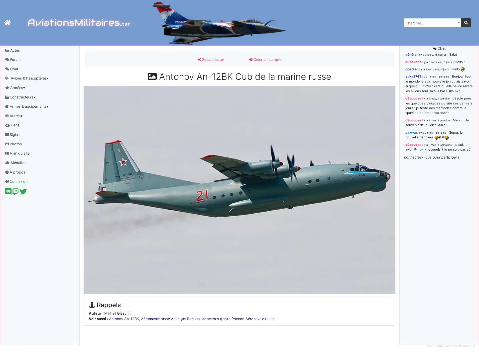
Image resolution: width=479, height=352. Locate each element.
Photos (15, 144)
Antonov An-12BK (124, 319)
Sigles (14, 134)
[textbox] (431, 23)
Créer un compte (266, 59)
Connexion (18, 181)
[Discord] (8, 193)
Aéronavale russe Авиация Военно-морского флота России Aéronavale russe (207, 319)
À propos (17, 172)
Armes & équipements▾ (28, 106)
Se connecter (212, 59)
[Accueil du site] (7, 22)
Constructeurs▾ (22, 97)
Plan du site (19, 153)
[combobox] (432, 22)
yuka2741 (413, 76)
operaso (411, 69)
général (411, 54)
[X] (23, 193)
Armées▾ (17, 88)
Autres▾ (15, 116)
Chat (13, 69)
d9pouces (413, 62)
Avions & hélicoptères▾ (29, 78)
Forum (15, 59)
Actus (14, 50)
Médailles (18, 163)
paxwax (411, 132)
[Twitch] (15, 193)
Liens (14, 125)
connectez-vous (418, 157)
